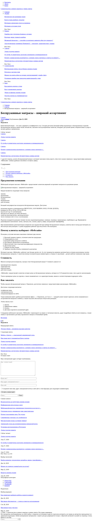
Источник (4, 318)
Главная (6, 12)
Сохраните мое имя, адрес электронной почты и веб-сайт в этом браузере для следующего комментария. (36, 388)
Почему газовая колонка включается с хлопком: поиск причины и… (22, 449)
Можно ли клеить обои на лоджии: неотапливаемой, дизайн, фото (25, 75)
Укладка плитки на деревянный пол (15, 95)
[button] (3, 168)
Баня (5, 83)
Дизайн (6, 13)
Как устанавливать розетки (13, 89)
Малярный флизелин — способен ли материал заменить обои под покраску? (28, 40)
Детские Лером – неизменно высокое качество (15, 329)
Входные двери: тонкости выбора (15, 37)
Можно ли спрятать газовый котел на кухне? (15, 466)
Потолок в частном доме (12, 72)
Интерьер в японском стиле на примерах (17, 23)
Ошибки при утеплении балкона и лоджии (18, 34)
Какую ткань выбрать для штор (14, 20)
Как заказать (9, 176)
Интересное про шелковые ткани (14, 16)
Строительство (9, 66)
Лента (6, 4)
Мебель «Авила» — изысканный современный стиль (18, 335)
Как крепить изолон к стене (13, 86)
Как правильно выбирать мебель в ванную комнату (17, 495)
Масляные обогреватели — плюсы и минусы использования (20, 501)
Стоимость (9, 175)
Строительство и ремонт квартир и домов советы (16, 9)
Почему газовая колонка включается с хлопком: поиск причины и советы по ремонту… (32, 58)
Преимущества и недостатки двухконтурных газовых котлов (23, 61)
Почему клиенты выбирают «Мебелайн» (18, 173)
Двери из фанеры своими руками (15, 92)
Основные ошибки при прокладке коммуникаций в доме (22, 78)
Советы (6, 48)
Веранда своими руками (8, 472)
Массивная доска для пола (9, 507)
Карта (6, 5)
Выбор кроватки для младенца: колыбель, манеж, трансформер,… (21, 460)
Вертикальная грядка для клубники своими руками (20, 69)
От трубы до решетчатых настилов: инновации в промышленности (25, 54)
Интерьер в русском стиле (12, 26)
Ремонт (6, 31)
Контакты (7, 2)
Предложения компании (13, 171)
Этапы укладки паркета (11, 51)
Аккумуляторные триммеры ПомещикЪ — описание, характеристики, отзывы (29, 43)
